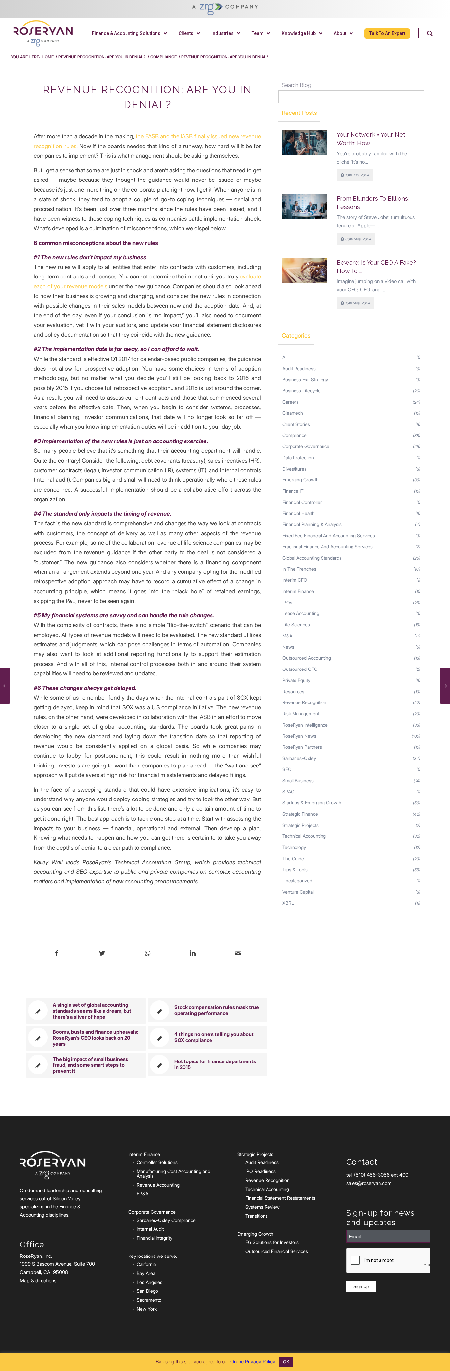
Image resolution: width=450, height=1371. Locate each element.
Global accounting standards (312, 558)
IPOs (287, 602)
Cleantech (292, 413)
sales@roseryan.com (369, 1183)
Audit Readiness (299, 368)
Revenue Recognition (304, 702)
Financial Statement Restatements (280, 1198)
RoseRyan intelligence (305, 725)
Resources (293, 691)
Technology (294, 847)
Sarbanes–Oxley (299, 758)
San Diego (147, 1291)
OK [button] (286, 1361)
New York (147, 1309)
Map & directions (38, 1280)
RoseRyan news (299, 736)
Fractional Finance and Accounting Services (327, 546)
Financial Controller (302, 502)
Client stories (296, 424)
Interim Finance (298, 591)
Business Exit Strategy (305, 379)
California (146, 1264)
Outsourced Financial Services (276, 1251)
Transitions (256, 1216)
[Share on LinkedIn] (192, 953)
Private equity (296, 680)
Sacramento (149, 1300)
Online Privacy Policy (252, 1361)
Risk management (300, 713)
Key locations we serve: (152, 1256)
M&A (287, 635)
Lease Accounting (300, 613)
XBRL (288, 903)
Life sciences (296, 624)
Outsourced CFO (300, 669)
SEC (286, 769)
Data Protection (298, 457)
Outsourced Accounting (306, 658)
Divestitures (294, 469)
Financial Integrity (154, 1238)
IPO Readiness (260, 1171)
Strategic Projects (300, 825)
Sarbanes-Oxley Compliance (166, 1220)
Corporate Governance (305, 446)
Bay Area (146, 1273)
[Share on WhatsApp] (147, 953)
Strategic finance (300, 814)
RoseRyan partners (302, 747)
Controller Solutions (157, 1162)
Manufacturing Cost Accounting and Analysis (173, 1173)
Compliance (294, 435)
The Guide (293, 858)
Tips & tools (295, 869)
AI (284, 357)
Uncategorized (297, 880)
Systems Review (262, 1207)
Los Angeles (149, 1282)
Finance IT (293, 491)
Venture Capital (298, 892)
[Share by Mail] (238, 953)
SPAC (288, 791)
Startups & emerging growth (311, 802)
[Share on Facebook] (56, 953)
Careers (290, 402)
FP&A (142, 1193)
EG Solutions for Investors (272, 1242)
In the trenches (299, 568)
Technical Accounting (267, 1189)
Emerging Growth (300, 479)
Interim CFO (294, 580)
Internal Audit (150, 1229)
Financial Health (298, 513)
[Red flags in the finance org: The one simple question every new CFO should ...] (5, 686)
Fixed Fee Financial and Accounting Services (328, 535)
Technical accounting (304, 836)
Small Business (298, 780)
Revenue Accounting (158, 1185)
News (288, 647)
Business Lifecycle (301, 390)
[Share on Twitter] (102, 953)
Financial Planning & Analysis (312, 524)
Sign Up (361, 1286)
